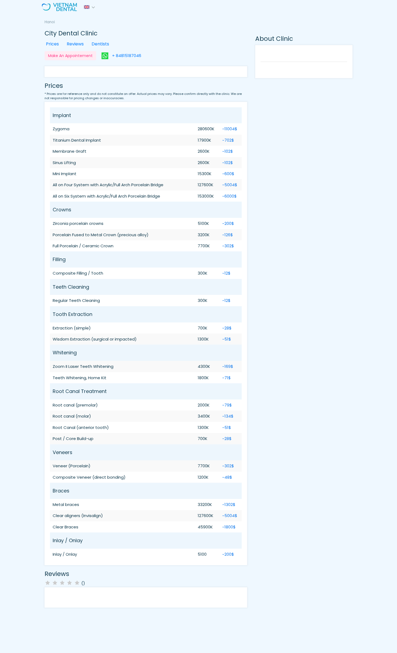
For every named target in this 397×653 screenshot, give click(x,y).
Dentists (100, 44)
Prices (52, 44)
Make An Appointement (70, 55)
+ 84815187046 (126, 55)
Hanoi (50, 22)
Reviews (75, 44)
